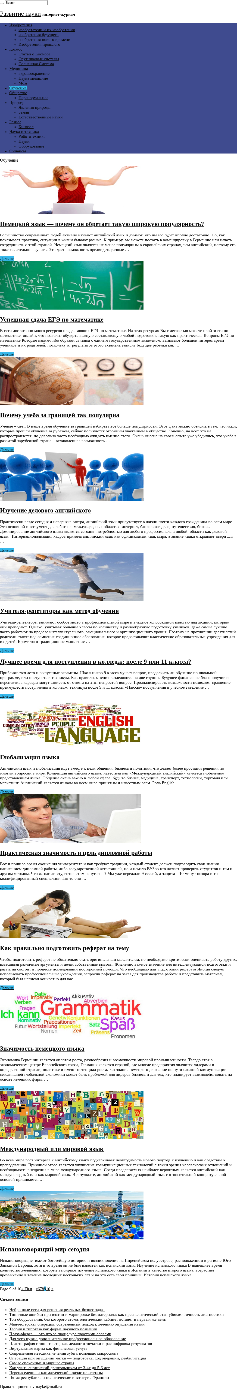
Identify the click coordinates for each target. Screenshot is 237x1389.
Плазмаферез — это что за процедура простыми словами (60, 1334)
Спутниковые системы (39, 59)
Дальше (7, 258)
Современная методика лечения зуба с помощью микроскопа (63, 1353)
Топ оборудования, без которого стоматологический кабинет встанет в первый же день (87, 1319)
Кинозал (26, 126)
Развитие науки (20, 13)
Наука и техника (24, 131)
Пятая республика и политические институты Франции (59, 1377)
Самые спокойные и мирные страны (41, 1363)
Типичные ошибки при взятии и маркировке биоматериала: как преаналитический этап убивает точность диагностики (116, 1314)
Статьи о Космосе (34, 54)
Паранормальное (33, 97)
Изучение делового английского (45, 510)
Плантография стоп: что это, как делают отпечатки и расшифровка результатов (80, 1343)
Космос (15, 49)
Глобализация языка (30, 757)
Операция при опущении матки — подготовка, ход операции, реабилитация (77, 1358)
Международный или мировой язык (52, 1148)
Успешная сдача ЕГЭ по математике (51, 319)
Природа (17, 102)
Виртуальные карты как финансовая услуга (48, 1348)
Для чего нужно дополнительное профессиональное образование (67, 1338)
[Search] (2, 3)
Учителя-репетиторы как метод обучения (59, 610)
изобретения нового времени (44, 39)
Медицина (18, 68)
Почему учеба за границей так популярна (59, 415)
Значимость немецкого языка (42, 1048)
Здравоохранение (34, 73)
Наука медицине (33, 78)
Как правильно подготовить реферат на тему (64, 948)
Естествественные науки (41, 117)
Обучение (18, 88)
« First (26, 1289)
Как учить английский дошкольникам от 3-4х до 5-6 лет (59, 1367)
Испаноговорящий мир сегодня (45, 1249)
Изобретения (20, 25)
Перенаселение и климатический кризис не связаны (56, 1372)
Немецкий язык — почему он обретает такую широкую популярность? (102, 223)
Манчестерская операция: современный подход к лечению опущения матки (77, 1324)
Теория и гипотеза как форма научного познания (53, 1329)
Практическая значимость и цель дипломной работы (76, 852)
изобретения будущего (39, 34)
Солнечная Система (36, 63)
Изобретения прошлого (39, 44)
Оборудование (31, 146)
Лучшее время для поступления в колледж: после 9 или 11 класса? (95, 661)
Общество (18, 92)
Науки (24, 141)
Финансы (17, 151)
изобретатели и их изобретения (47, 29)
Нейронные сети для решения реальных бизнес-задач (57, 1309)
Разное (15, 122)
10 (48, 1289)
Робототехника (32, 136)
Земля (24, 112)
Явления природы (34, 107)
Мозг (23, 83)
